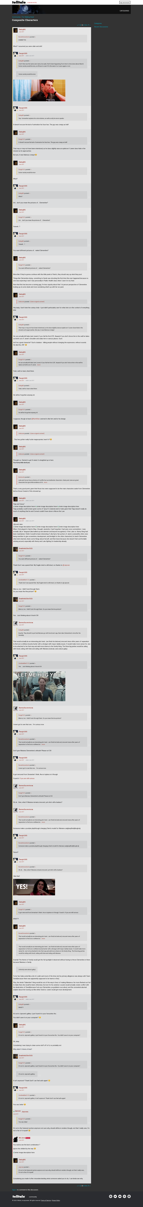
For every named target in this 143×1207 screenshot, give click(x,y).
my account (124, 2)
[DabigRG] (15, 30)
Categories (124, 11)
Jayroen (25, 1112)
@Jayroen (66, 565)
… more (38, 365)
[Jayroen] (17, 1111)
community (32, 2)
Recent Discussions (101, 27)
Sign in (14, 1190)
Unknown (21, 301)
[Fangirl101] (15, 54)
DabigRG (22, 29)
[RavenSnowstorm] (15, 623)
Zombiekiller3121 (26, 548)
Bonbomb (22, 477)
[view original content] (37, 301)
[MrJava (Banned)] (15, 1139)
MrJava (22, 1138)
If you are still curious (27, 778)
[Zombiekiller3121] (15, 549)
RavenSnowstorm (24, 37)
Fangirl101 (23, 53)
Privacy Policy (56, 1200)
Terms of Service (46, 1200)
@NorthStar (36, 419)
